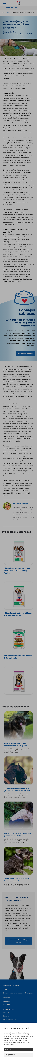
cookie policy (10, 1044)
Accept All (8, 1049)
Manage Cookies (10, 1055)
